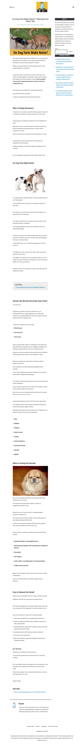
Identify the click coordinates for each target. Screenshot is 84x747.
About (38, 726)
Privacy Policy (30, 726)
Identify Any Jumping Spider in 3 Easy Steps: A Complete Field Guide (65, 69)
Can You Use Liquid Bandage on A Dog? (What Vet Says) (30, 692)
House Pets (36, 24)
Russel (23, 24)
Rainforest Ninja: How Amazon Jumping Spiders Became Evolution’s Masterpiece (64, 77)
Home (32, 24)
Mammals (42, 24)
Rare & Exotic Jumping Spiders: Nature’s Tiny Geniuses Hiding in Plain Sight (65, 85)
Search (56, 48)
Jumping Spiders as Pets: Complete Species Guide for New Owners (64, 61)
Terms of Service (53, 726)
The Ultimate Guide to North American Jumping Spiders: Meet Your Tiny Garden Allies (64, 93)
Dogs (29, 24)
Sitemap (44, 726)
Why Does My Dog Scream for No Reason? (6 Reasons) (30, 287)
